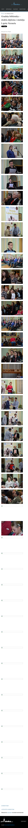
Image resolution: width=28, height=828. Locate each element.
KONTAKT (23, 821)
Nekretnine (23, 9)
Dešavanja (8, 9)
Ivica (2, 13)
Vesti (2, 9)
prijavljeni (9, 812)
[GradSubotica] (16, 5)
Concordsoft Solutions (9, 825)
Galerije (15, 9)
